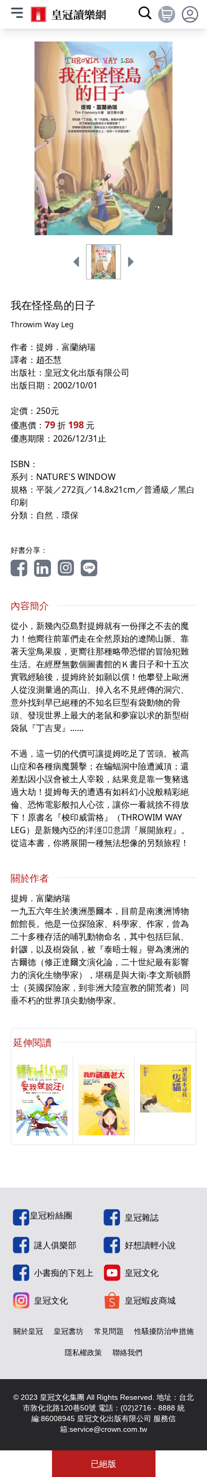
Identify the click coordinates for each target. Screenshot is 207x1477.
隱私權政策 (83, 1352)
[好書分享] (19, 568)
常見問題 (109, 1331)
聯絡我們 (127, 1352)
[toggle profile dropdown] (190, 14)
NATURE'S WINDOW (76, 477)
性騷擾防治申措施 (164, 1331)
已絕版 (103, 1464)
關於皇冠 (28, 1331)
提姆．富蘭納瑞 (66, 347)
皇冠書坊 (68, 1331)
